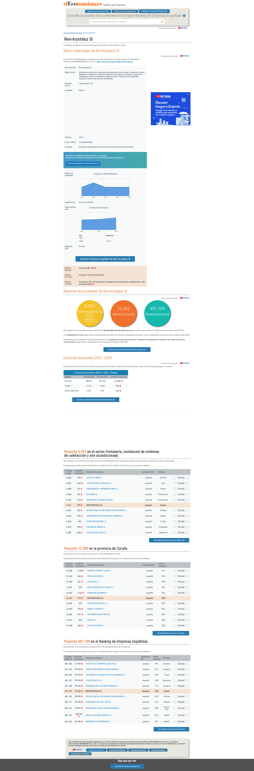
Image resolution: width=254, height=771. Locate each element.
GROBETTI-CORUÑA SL (95, 609)
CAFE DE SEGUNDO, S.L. (96, 625)
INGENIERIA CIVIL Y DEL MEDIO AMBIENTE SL (102, 686)
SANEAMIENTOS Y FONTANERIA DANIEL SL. (102, 489)
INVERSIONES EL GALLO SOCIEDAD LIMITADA (102, 708)
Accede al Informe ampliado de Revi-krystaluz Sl (105, 259)
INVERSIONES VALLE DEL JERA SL (98, 702)
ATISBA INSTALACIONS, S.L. (97, 521)
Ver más (181, 478)
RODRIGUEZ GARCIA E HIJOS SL (99, 571)
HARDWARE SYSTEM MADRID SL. (98, 721)
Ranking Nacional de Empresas (98, 11)
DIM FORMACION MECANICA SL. (99, 614)
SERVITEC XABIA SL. (94, 478)
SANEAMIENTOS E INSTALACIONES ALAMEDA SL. (105, 516)
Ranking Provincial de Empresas (125, 11)
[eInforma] (77, 748)
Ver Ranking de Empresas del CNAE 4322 (169, 540)
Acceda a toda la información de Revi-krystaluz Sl (127, 349)
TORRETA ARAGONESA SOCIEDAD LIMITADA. (102, 669)
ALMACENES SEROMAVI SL (97, 593)
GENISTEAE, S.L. (93, 582)
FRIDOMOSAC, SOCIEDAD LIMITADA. (100, 500)
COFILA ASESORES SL (95, 576)
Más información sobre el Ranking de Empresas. (115, 61)
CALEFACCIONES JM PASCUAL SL (99, 483)
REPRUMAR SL (92, 494)
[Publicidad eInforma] (170, 125)
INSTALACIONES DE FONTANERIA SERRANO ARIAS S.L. (107, 510)
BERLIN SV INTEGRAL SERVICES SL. (99, 715)
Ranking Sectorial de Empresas (154, 11)
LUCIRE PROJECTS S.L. (94, 680)
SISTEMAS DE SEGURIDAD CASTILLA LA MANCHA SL (105, 675)
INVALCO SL (91, 620)
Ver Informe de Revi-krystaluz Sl (127, 766)
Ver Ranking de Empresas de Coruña (171, 633)
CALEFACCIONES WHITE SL (96, 533)
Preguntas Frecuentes (96, 750)
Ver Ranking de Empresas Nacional (171, 729)
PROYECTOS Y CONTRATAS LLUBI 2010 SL (101, 664)
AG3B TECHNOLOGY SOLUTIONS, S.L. (100, 587)
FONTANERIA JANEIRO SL (96, 527)
